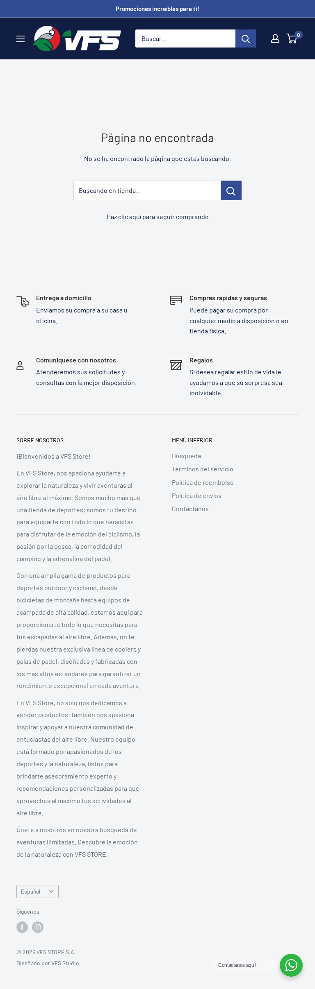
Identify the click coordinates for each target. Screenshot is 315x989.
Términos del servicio (202, 469)
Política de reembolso (203, 482)
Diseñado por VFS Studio (47, 963)
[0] (292, 38)
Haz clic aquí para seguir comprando (158, 216)
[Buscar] (245, 38)
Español (30, 891)
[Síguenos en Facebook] (22, 927)
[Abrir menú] (20, 39)
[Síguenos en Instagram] (37, 927)
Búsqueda (186, 455)
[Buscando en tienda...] (231, 190)
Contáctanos (190, 508)
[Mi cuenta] (275, 38)
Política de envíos (196, 495)
